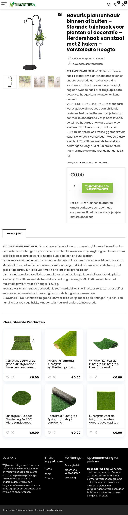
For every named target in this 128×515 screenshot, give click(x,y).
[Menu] (4, 4)
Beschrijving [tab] (14, 233)
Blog (47, 473)
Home (48, 469)
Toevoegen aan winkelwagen (97, 188)
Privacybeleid (72, 465)
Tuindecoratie (102, 162)
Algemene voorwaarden (72, 471)
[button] (60, 14)
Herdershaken (87, 162)
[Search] (109, 4)
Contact (50, 478)
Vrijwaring (70, 477)
